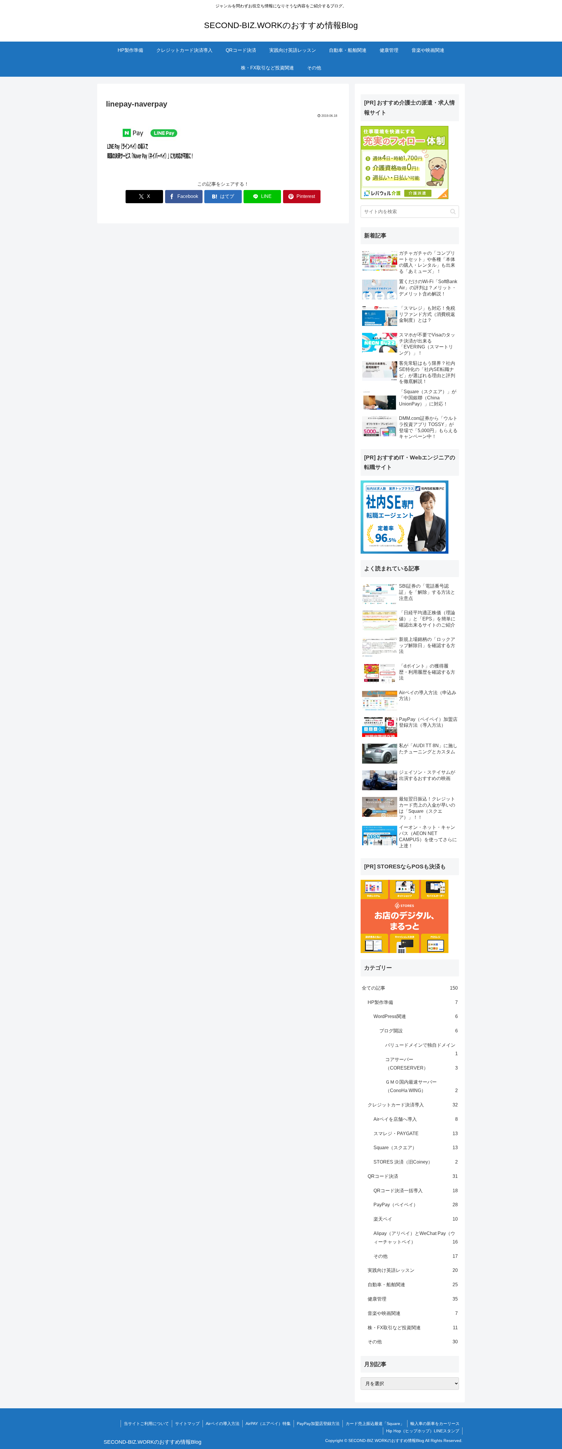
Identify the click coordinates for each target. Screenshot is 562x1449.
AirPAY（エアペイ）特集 (268, 1423)
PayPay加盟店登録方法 (318, 1423)
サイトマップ (187, 1423)
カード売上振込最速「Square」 (375, 1423)
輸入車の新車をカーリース (435, 1423)
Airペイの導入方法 (222, 1423)
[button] (453, 211)
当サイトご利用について (146, 1423)
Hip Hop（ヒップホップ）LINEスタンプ (422, 1431)
